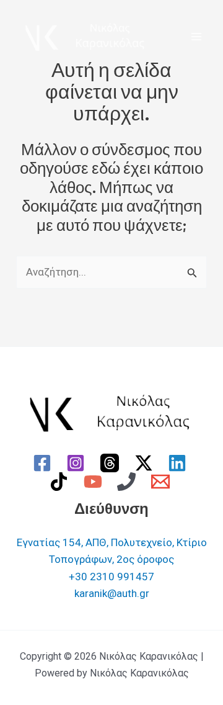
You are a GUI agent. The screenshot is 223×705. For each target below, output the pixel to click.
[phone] (128, 481)
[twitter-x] (145, 463)
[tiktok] (60, 481)
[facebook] (43, 463)
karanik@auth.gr (111, 593)
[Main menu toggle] (197, 36)
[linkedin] (179, 463)
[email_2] (162, 481)
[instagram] (78, 463)
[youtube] (94, 481)
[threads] (111, 463)
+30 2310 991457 (111, 576)
